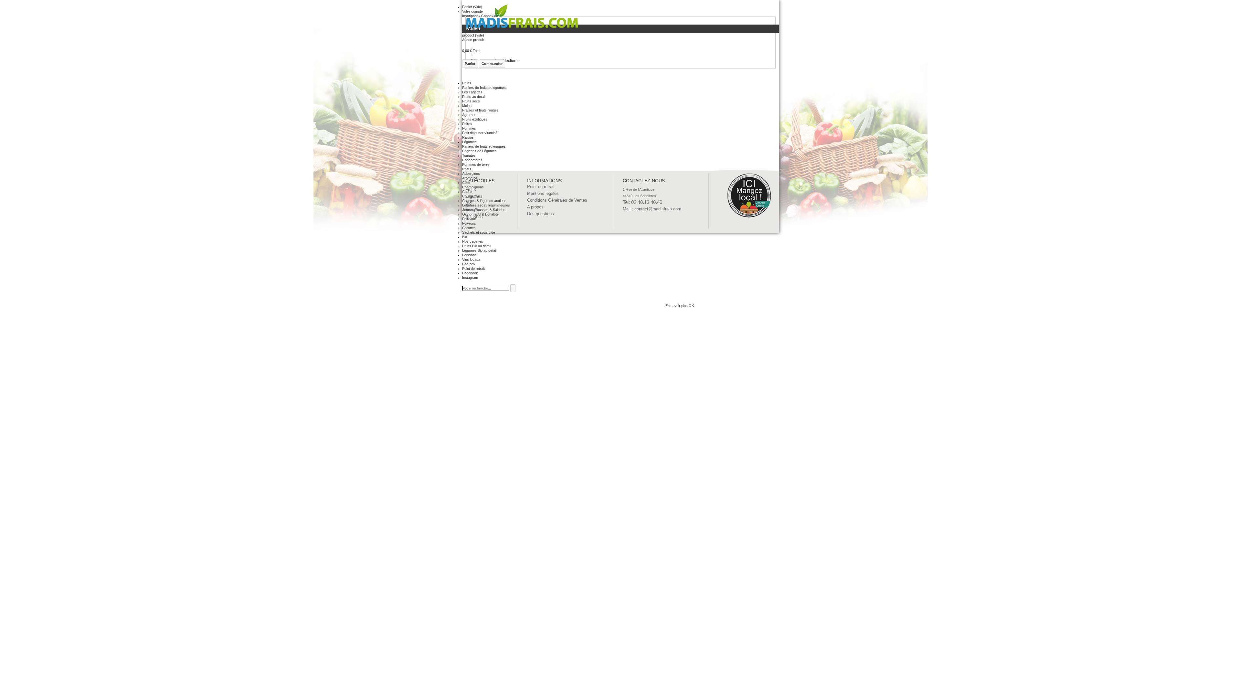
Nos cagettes (472, 241)
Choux (467, 192)
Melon (467, 106)
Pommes (469, 128)
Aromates (469, 178)
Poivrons (469, 223)
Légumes (469, 142)
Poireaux (469, 219)
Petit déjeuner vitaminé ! (480, 133)
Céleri (466, 183)
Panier (470, 64)
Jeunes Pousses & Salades (483, 210)
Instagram (470, 278)
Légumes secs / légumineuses (486, 205)
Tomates (469, 155)
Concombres (472, 160)
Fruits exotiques (474, 119)
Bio (464, 237)
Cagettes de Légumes (479, 151)
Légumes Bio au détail (479, 250)
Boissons (469, 255)
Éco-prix (468, 264)
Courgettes (471, 196)
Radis (466, 169)
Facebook (470, 273)
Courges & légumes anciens (484, 201)
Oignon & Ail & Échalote (480, 214)
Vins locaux (471, 259)
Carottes (469, 228)
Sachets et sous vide (478, 232)
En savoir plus (677, 306)
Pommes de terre (475, 164)
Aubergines (471, 173)
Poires (467, 124)
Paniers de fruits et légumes (484, 88)
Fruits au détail (473, 97)
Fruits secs (471, 101)
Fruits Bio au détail (476, 246)
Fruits (466, 83)
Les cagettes (472, 92)
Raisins (468, 137)
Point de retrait (473, 268)
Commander (492, 64)
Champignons (473, 187)
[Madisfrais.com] (521, 17)
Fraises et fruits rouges (480, 110)
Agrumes (469, 115)
